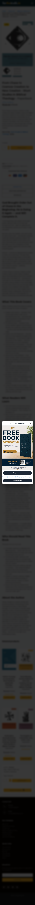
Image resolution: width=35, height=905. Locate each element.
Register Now (17, 473)
